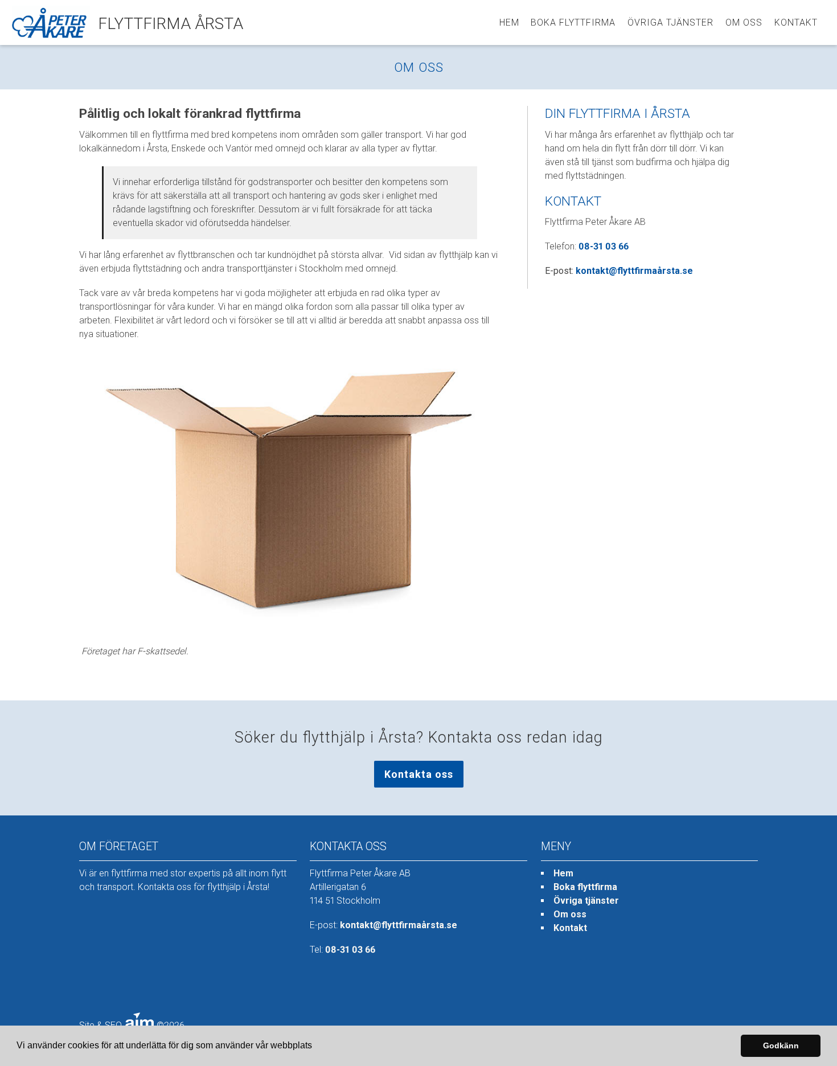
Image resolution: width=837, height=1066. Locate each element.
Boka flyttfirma (573, 22)
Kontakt (796, 22)
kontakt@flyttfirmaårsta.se (634, 270)
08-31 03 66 (603, 246)
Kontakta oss (418, 774)
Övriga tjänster (670, 22)
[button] (316, 1046)
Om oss (743, 22)
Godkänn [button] (781, 1045)
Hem (509, 22)
